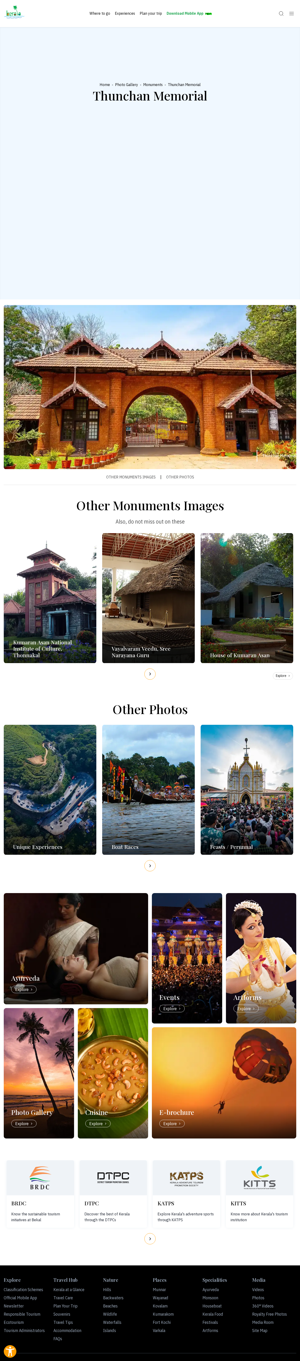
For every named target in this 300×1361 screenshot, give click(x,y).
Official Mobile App (20, 1297)
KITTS (238, 1203)
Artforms (210, 1330)
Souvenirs (61, 1314)
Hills (107, 1289)
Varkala (159, 1330)
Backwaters (113, 1297)
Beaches (110, 1306)
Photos (258, 1297)
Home (105, 84)
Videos (258, 1289)
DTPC (91, 1203)
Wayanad (160, 1297)
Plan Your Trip (65, 1306)
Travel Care (63, 1297)
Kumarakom (163, 1314)
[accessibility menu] (10, 1351)
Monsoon (210, 1297)
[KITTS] (259, 1178)
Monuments (153, 84)
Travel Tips (63, 1322)
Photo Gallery (126, 84)
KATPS (166, 1203)
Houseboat (212, 1306)
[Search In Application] (281, 13)
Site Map (259, 1330)
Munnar (159, 1289)
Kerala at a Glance (68, 1289)
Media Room (263, 1322)
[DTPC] (113, 1178)
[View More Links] (291, 13)
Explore (281, 676)
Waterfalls (112, 1322)
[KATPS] (186, 1178)
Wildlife (110, 1314)
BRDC (18, 1203)
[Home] (14, 14)
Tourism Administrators (24, 1330)
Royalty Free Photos (269, 1314)
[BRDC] (40, 1178)
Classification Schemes (23, 1289)
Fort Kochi (162, 1322)
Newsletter (14, 1306)
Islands (109, 1330)
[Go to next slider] (150, 674)
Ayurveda (210, 1289)
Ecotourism (14, 1322)
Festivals (210, 1322)
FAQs (57, 1338)
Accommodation (67, 1330)
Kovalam (160, 1306)
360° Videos (263, 1306)
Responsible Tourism (22, 1314)
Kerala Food (212, 1314)
